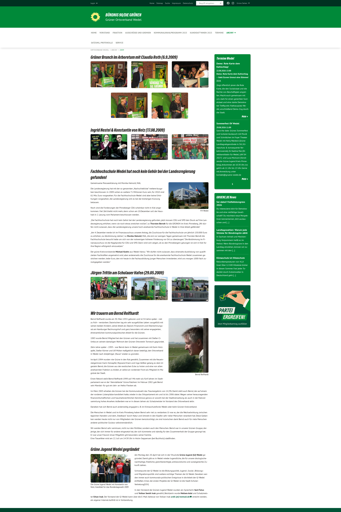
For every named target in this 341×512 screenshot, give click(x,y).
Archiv (114, 50)
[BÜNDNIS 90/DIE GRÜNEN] (95, 17)
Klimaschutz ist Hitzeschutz (230, 257)
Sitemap (159, 3)
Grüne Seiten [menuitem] (242, 3)
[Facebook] (228, 3)
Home (152, 3)
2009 (122, 50)
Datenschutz (188, 3)
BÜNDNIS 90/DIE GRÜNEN (123, 15)
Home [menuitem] (94, 32)
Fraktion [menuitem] (117, 32)
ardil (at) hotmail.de (180, 496)
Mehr (244, 116)
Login (93, 3)
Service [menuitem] (119, 42)
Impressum (176, 3)
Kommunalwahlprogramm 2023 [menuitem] (170, 32)
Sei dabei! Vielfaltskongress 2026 (230, 203)
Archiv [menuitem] (230, 32)
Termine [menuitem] (219, 32)
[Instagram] (233, 3)
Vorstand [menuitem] (105, 32)
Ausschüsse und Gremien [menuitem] (138, 32)
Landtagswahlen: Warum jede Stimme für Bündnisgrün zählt (231, 231)
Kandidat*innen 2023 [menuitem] (201, 32)
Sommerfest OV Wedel (227, 123)
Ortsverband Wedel (100, 50)
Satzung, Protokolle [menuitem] (102, 42)
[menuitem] (152, 3)
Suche (167, 3)
